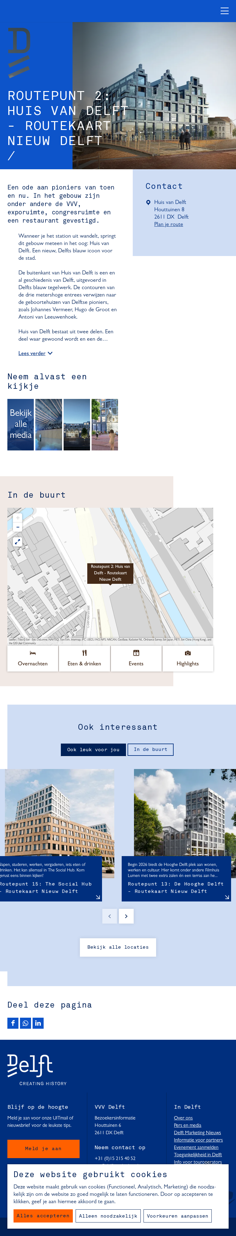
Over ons (183, 1118)
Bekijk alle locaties (118, 947)
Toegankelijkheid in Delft (198, 1155)
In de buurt (150, 749)
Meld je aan (43, 1148)
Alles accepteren (43, 1216)
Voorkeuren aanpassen (177, 1216)
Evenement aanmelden (196, 1147)
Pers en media (187, 1125)
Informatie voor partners (198, 1140)
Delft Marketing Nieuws (197, 1133)
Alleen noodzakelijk (108, 1216)
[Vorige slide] (109, 916)
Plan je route (170, 225)
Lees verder (31, 354)
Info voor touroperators (198, 1162)
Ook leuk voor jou (93, 750)
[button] (110, 576)
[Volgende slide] (126, 916)
